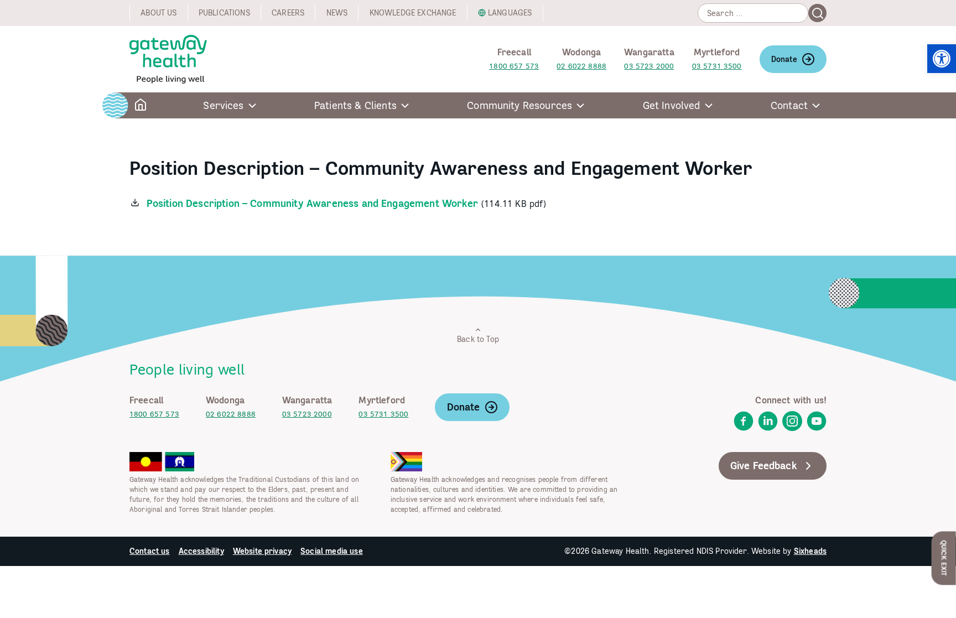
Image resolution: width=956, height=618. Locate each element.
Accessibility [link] (201, 551)
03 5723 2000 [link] (649, 66)
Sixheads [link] (810, 551)
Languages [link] (510, 13)
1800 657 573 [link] (514, 66)
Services (223, 105)
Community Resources (519, 105)
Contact (789, 105)
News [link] (337, 13)
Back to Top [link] (478, 339)
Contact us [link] (149, 551)
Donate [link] (784, 59)
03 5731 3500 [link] (717, 66)
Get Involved (671, 105)
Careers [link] (288, 13)
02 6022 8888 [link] (581, 66)
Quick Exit (944, 558)
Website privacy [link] (262, 551)
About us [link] (158, 13)
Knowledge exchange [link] (413, 13)
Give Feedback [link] (763, 465)
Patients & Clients (355, 105)
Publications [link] (224, 13)
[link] (941, 58)
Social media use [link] (331, 551)
